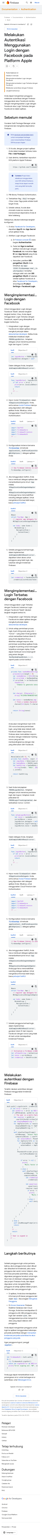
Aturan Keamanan (18, 1305)
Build (8, 20)
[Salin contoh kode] (36, 165)
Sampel (4, 1434)
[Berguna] (28, 24)
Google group (6, 1480)
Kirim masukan (12, 29)
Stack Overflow (7, 1477)
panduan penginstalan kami (23, 135)
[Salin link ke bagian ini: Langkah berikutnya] (6, 1258)
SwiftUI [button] (13, 421)
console (21, 240)
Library (4, 1437)
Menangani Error (24, 1380)
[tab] (12, 350)
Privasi (14, 1527)
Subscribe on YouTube (9, 1460)
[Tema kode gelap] (32, 165)
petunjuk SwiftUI (19, 503)
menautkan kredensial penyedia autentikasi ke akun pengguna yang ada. (20, 1335)
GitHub (4, 1441)
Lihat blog (5, 1450)
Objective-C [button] (22, 350)
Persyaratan (6, 1527)
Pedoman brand (7, 1487)
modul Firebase (25, 405)
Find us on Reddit (7, 1453)
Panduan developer (8, 1427)
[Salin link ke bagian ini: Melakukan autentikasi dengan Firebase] (20, 1083)
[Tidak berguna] (31, 24)
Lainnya (30, 421)
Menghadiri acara (8, 1464)
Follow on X (5, 1457)
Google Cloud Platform (9, 1515)
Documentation (10, 9)
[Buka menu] (3, 2)
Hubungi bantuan (7, 1473)
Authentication (28, 9)
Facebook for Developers (25, 227)
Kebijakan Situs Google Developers (16, 1409)
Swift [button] (12, 350)
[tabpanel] (23, 358)
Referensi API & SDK (8, 1430)
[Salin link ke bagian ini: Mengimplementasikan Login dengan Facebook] (22, 303)
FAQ (3, 1490)
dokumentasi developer (18, 334)
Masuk (37, 3)
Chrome (4, 1508)
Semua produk (7, 1518)
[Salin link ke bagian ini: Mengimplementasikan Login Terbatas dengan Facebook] (34, 599)
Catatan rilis (6, 1483)
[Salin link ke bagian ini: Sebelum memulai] (34, 117)
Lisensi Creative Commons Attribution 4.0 (24, 1403)
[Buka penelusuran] (27, 2)
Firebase (7, 17)
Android (4, 1504)
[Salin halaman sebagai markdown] (14, 66)
